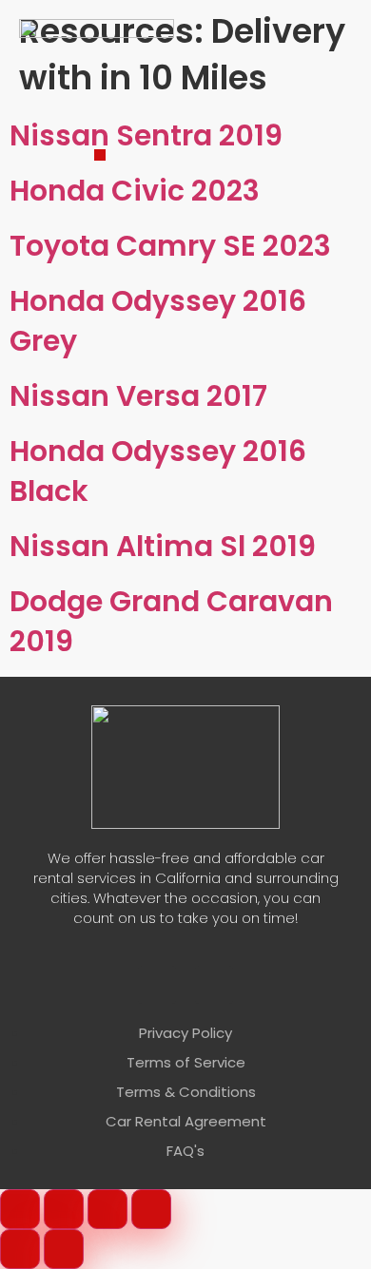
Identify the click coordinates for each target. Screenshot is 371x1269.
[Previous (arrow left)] (20, 1249)
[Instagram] (214, 985)
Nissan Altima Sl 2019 (163, 546)
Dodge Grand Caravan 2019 (171, 621)
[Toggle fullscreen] (64, 1209)
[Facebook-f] (157, 985)
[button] (100, 155)
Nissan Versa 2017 (138, 395)
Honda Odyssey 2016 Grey (158, 320)
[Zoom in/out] (20, 1209)
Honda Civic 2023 (135, 190)
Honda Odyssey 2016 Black (158, 471)
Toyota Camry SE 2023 (170, 245)
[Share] (107, 1209)
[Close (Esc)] (151, 1209)
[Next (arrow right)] (64, 1249)
